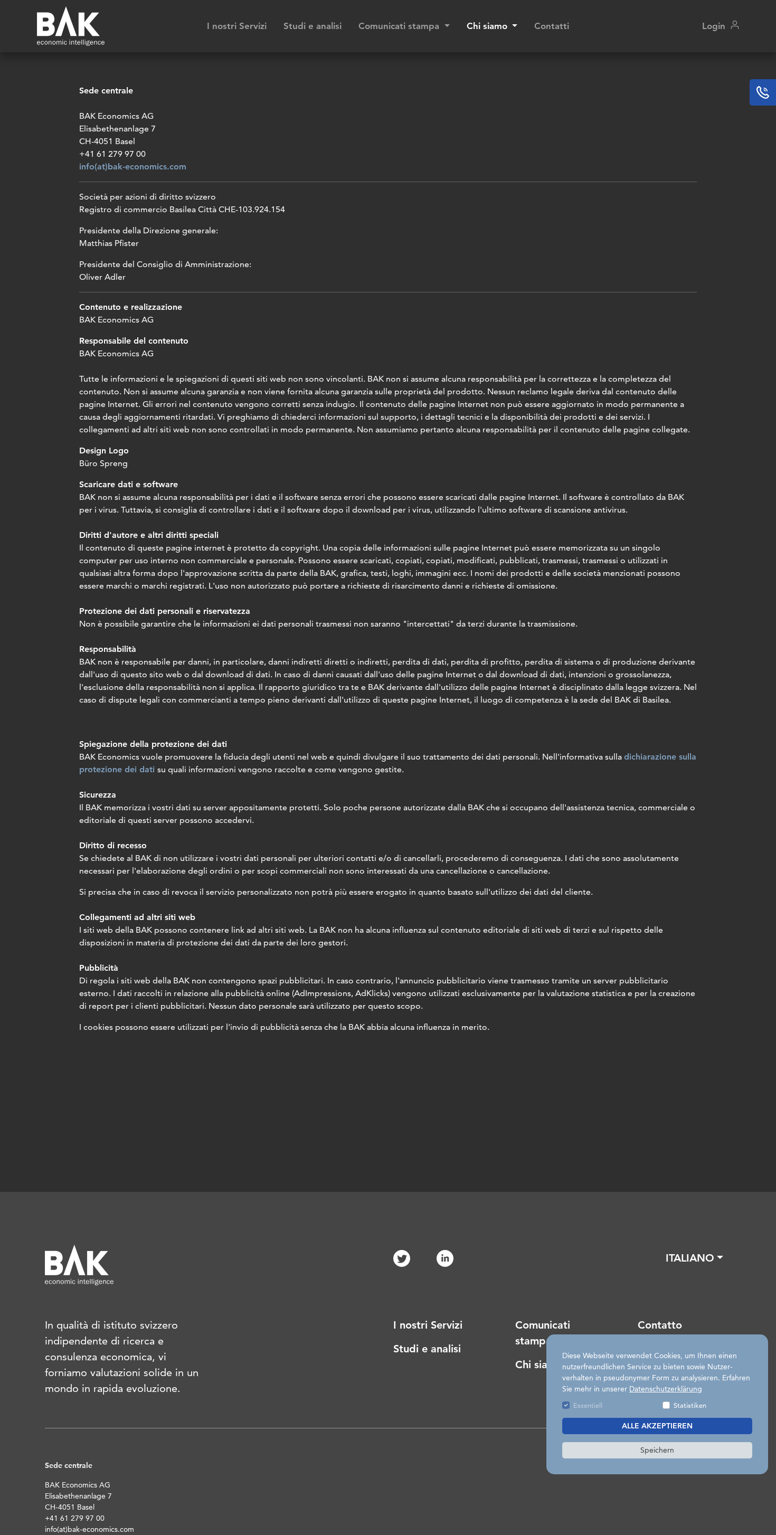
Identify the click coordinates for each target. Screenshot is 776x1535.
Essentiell (587, 1405)
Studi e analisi (312, 26)
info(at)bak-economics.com (132, 167)
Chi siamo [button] (488, 26)
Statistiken (690, 1405)
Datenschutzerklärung (665, 1389)
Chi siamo (539, 1364)
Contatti (551, 26)
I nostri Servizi (237, 26)
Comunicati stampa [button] (400, 26)
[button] (694, 1257)
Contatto (660, 1325)
